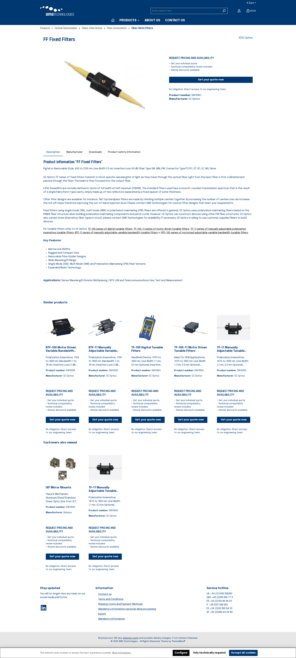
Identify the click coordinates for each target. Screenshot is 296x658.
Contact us (105, 594)
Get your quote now (211, 79)
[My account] (239, 10)
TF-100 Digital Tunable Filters (147, 349)
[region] (103, 84)
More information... (122, 653)
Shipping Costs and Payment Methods (120, 604)
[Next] (250, 369)
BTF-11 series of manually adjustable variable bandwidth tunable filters (116, 232)
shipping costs (131, 638)
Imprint (102, 614)
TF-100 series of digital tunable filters (110, 229)
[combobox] (186, 11)
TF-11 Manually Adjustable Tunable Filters (231, 349)
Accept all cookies (243, 653)
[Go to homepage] (57, 11)
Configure (181, 653)
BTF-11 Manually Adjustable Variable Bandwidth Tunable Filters (103, 349)
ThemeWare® (178, 641)
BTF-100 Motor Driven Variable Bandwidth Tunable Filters (61, 349)
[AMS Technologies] (113, 20)
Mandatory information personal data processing (127, 609)
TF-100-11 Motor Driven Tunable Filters (190, 349)
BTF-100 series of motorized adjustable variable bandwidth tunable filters (204, 232)
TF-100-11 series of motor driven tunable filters (161, 229)
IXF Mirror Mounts (58, 487)
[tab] (53, 152)
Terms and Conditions (110, 599)
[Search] (224, 11)
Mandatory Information (111, 619)
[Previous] (45, 369)
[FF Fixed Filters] (103, 84)
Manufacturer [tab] (74, 152)
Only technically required (209, 653)
